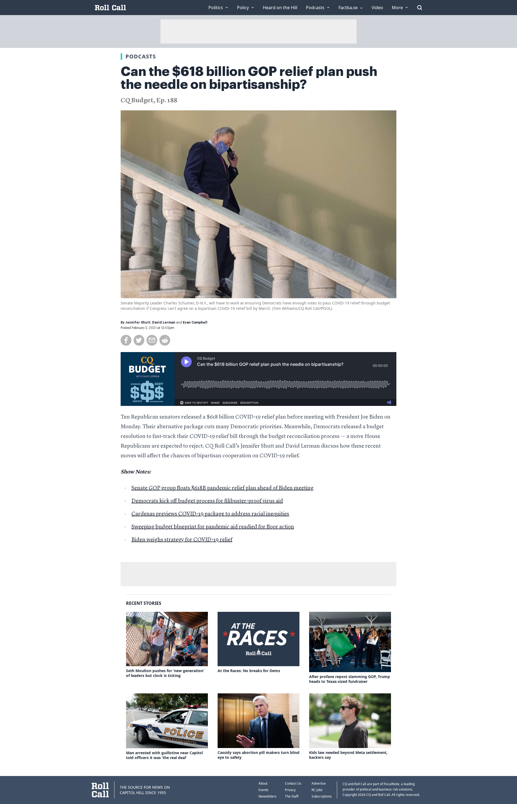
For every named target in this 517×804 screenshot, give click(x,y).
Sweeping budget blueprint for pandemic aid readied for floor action (212, 527)
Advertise (319, 783)
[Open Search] (419, 7)
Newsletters (267, 796)
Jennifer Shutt (138, 322)
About (262, 783)
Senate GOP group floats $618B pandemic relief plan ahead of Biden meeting (222, 488)
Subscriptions (322, 796)
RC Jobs (317, 790)
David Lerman (163, 322)
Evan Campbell (195, 322)
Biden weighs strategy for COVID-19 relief (181, 540)
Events (263, 790)
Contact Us (293, 783)
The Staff (291, 796)
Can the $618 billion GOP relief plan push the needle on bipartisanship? (249, 78)
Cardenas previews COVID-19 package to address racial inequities (210, 514)
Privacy (290, 790)
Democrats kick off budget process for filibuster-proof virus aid (207, 501)
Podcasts (140, 56)
